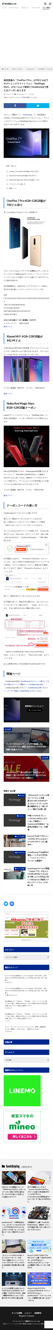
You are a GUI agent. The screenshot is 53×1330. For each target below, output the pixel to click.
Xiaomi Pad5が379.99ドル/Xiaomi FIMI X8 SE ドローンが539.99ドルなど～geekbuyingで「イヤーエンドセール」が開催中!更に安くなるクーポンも (39, 1294)
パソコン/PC (35, 8)
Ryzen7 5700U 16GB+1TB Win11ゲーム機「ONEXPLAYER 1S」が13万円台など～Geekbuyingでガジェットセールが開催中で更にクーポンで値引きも (39, 1261)
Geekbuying (27, 115)
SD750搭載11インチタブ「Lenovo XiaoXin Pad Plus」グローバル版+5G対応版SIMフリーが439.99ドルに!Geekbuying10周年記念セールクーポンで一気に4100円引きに (39, 1194)
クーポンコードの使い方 (16, 184)
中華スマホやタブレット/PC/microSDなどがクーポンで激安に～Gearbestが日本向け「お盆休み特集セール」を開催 (38, 822)
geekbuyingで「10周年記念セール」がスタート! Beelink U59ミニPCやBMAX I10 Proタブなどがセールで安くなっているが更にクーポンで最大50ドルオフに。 (13, 1228)
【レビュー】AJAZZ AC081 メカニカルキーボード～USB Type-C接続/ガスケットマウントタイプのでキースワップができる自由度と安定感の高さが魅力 (13, 1261)
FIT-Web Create (25, 1324)
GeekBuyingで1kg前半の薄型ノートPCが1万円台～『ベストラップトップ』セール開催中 (38, 856)
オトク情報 (46, 8)
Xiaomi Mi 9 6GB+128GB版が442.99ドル (21, 176)
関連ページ (12, 188)
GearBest (21, 816)
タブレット (25, 8)
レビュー (28, 1313)
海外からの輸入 (17, 69)
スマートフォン (14, 8)
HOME (6, 69)
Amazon (22, 795)
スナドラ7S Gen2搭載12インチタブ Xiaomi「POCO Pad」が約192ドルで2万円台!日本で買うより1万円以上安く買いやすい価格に (26, 978)
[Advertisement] (26, 37)
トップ (4, 8)
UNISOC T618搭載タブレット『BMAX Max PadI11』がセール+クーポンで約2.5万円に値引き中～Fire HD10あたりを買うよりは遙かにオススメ (14, 1192)
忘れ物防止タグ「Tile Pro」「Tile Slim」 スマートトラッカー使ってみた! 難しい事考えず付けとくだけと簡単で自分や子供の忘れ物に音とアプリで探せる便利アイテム (26, 1003)
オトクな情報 (29, 94)
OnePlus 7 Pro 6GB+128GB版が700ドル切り (23, 171)
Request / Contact (26, 1316)
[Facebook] (15, 105)
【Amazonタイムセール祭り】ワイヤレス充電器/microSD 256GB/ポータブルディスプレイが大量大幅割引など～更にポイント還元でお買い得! (38, 802)
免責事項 (37, 1313)
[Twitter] (37, 105)
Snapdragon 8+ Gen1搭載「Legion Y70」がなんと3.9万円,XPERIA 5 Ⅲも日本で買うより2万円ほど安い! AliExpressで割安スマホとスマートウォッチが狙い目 (38, 876)
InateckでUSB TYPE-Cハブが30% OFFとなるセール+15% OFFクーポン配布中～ (37, 840)
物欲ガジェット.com (33, 1321)
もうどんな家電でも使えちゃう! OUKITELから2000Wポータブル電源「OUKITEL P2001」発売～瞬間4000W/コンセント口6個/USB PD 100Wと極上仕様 (13, 1293)
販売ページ (8, 326)
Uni (8, 982)
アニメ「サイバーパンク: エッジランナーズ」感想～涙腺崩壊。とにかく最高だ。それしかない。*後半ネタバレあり (26, 1028)
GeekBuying (30, 69)
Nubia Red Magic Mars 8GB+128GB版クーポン (23, 180)
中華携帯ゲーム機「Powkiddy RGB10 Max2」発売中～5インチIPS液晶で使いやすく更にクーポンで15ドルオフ (39, 1226)
